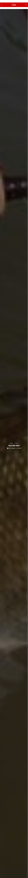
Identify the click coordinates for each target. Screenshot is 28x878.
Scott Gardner (12, 448)
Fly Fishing (16, 443)
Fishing (11, 443)
